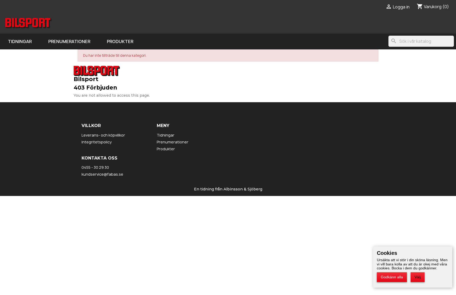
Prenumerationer (69, 41)
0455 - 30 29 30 (95, 167)
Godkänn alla (392, 277)
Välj (418, 277)
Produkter (120, 41)
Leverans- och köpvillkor (103, 135)
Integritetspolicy (97, 141)
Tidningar (20, 41)
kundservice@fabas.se (102, 174)
